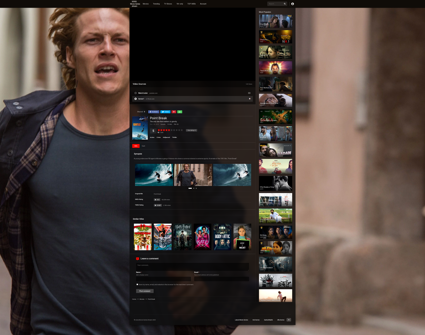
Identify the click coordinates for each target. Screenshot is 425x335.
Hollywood (166, 137)
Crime (159, 137)
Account (203, 4)
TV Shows (168, 4)
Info (135, 146)
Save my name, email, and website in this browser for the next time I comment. (166, 284)
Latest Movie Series (241, 320)
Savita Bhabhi (268, 320)
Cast (143, 146)
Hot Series (256, 320)
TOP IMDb (191, 4)
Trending (156, 4)
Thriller (174, 137)
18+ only (179, 4)
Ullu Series (280, 320)
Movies (146, 4)
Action (152, 137)
